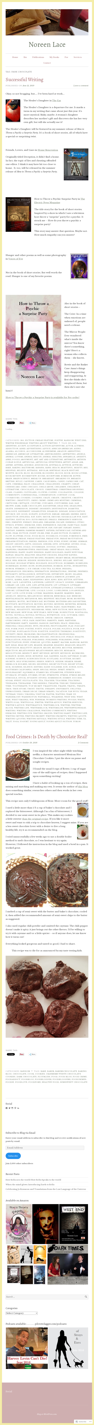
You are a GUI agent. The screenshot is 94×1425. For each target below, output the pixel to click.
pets (35, 626)
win (31, 700)
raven (84, 642)
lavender (38, 582)
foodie (63, 536)
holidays (41, 563)
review (55, 653)
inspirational (58, 571)
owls (25, 620)
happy (22, 552)
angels (81, 454)
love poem (26, 593)
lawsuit (50, 582)
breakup (76, 479)
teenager (11, 683)
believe (21, 470)
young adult (37, 722)
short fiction (58, 664)
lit (55, 585)
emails (53, 520)
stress (64, 675)
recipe (47, 648)
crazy (46, 498)
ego (28, 520)
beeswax (11, 470)
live (33, 591)
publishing (65, 640)
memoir (48, 596)
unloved (75, 689)
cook (71, 495)
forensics (75, 536)
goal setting (14, 547)
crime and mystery (58, 500)
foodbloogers (62, 1079)
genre (73, 541)
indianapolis (13, 571)
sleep (47, 667)
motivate (11, 604)
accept (22, 446)
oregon (58, 618)
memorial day (62, 596)
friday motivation (71, 539)
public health (75, 637)
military (60, 599)
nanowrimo (68, 607)
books (41, 476)
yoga (16, 722)
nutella (40, 615)
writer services (72, 702)
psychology (58, 637)
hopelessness (44, 566)
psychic (44, 637)
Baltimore (28, 468)
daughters (49, 506)
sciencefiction (36, 659)
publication (13, 640)
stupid (43, 678)
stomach (11, 675)
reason (38, 648)
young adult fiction (59, 722)
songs (72, 667)
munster (70, 604)
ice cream (34, 569)
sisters (38, 667)
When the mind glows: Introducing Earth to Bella (30, 1184)
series (40, 661)
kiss (60, 580)
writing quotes (16, 719)
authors (77, 465)
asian (75, 462)
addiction (12, 449)
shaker (69, 661)
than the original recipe (35, 819)
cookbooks (13, 498)
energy (27, 522)
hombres (69, 563)
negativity (23, 610)
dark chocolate (32, 506)
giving (75, 544)
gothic (61, 547)
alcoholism (33, 451)
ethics (10, 525)
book (67, 473)
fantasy (10, 530)
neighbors (37, 610)
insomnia (28, 571)
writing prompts (56, 716)
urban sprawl (46, 691)
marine (59, 593)
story (42, 675)
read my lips (25, 645)
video (20, 694)
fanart (68, 528)
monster (79, 599)
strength (53, 675)
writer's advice (15, 705)
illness (56, 569)
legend (69, 582)
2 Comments (83, 742)
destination (59, 509)
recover (67, 648)
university (62, 689)
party (24, 623)
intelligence (27, 574)
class (9, 492)
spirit (61, 670)
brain (9, 479)
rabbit (55, 642)
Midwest (49, 599)
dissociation (77, 511)
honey (23, 566)
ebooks (56, 517)
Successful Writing (24, 79)
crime (42, 500)
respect (27, 653)
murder (81, 604)
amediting (74, 451)
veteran (11, 694)
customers (61, 503)
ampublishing (53, 454)
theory (64, 683)
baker (50, 1071)
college (79, 492)
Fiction (30, 440)
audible (29, 465)
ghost (9, 544)
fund (57, 541)
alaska (10, 451)
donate (33, 514)
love (15, 593)
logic (49, 591)
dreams (65, 514)
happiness (12, 552)
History (78, 560)
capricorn (72, 481)
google (51, 547)
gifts (28, 544)
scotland (53, 659)
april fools (13, 460)
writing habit (62, 713)
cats (8, 484)
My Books (54, 57)
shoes (32, 664)
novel (9, 615)
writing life (79, 713)
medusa (21, 596)
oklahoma (12, 618)
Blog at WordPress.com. (47, 1414)
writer (39, 702)
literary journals (62, 588)
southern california (19, 670)
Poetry (59, 440)
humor (10, 569)
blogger (36, 473)
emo (8, 522)
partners (70, 620)
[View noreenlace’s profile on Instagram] (12, 1108)
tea (41, 681)
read (14, 645)
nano (57, 607)
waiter (50, 694)
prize (20, 634)
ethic (80, 522)
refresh (78, 648)
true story (19, 689)
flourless (44, 1077)
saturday (73, 656)
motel (21, 601)
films (40, 533)
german (82, 541)
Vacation (61, 691)
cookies (26, 498)
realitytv (26, 648)
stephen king (72, 672)
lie (17, 585)
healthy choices (46, 555)
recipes (56, 648)
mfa (40, 599)
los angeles (76, 591)
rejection (12, 651)
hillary (67, 560)
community (13, 495)
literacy (64, 585)
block (19, 473)
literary (75, 585)
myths (49, 607)
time (8, 686)
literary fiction (40, 588)
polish (56, 629)
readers (48, 645)
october (72, 615)
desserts (45, 509)
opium (49, 618)
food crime (80, 1077)
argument (27, 460)
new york (53, 612)
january (40, 577)
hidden (32, 560)
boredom (66, 476)
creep (34, 500)
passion (43, 623)
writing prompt (35, 716)
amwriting (69, 454)
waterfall (44, 697)
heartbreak (79, 558)
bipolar (43, 470)
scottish (65, 659)
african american (62, 449)
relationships (44, 651)
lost (8, 593)
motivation (25, 604)
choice (39, 489)
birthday (54, 470)
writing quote (77, 716)
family (24, 528)
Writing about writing (43, 443)
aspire (9, 465)
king (54, 580)
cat (81, 481)
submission (55, 678)
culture (36, 503)
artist (67, 462)
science (21, 659)
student (32, 678)
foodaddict (13, 1079)
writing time (74, 719)
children (60, 487)
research (69, 651)
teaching (74, 681)
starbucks (42, 672)
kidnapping (37, 580)
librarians (81, 582)
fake (16, 528)
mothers (49, 601)
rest (35, 653)
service (49, 661)
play (70, 626)
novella (19, 615)
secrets (10, 661)
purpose (35, 642)
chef (24, 487)
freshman (12, 539)
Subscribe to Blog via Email (20, 1133)
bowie (77, 476)
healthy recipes (34, 558)
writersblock (39, 708)
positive (43, 631)
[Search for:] (47, 1297)
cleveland (30, 492)
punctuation (14, 642)
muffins (59, 604)
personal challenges (19, 626)
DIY (18, 514)
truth (40, 689)
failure (62, 525)
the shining (39, 683)
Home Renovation (48, 150)
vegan (83, 691)
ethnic (19, 525)
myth (40, 607)
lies (22, 585)
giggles (37, 544)
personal (74, 623)
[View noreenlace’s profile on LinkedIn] (18, 1108)
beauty (78, 468)
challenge (38, 484)
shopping (42, 664)
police (47, 629)
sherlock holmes (16, 664)
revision (65, 653)
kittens (78, 580)
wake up (71, 694)
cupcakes (47, 503)
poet (21, 629)
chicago (33, 487)
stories (22, 675)
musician (19, 607)
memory (76, 596)
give (55, 544)
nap (79, 607)
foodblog (52, 536)
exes (39, 525)
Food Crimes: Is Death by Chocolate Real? (46, 736)
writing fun (24, 713)
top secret (35, 686)
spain (36, 670)
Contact (47, 63)
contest (62, 495)
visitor (40, 694)
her (14, 560)
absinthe (11, 446)
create (55, 498)
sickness (17, 667)
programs (33, 637)
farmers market (35, 530)
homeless (82, 563)
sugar (9, 681)
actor (69, 446)
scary (83, 656)
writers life (21, 708)
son (65, 667)
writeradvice (34, 705)
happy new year (74, 552)
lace (15, 582)
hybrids (20, 569)
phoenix (45, 626)
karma (18, 580)
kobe (8, 582)
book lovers (79, 473)
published (38, 640)
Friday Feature (44, 440)
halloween (72, 550)
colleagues (65, 492)
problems (30, 634)
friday (22, 539)
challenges (53, 484)
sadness (54, 656)
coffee (52, 492)
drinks (75, 514)
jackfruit (29, 577)
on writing (26, 618)
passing (33, 623)
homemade (12, 566)
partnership (13, 623)
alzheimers (49, 451)
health (19, 555)
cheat (75, 484)
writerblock (51, 705)
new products (77, 610)
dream (56, 514)
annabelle (69, 457)
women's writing (56, 700)
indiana (66, 569)
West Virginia (20, 700)
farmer (20, 530)
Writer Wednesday (17, 443)
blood (59, 473)
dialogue (11, 511)
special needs (48, 670)
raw (8, 645)
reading (59, 645)
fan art (58, 528)
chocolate (27, 489)
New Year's (40, 612)
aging (77, 449)
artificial (28, 462)
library (10, 585)
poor (76, 629)
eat (33, 517)
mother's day (35, 601)
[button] (26, 880)
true (9, 689)
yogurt (24, 722)
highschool (45, 560)
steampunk (56, 672)
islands (77, 574)
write (81, 700)
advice (46, 449)
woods (72, 700)
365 (22, 440)
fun (50, 541)
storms (32, 675)
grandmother (26, 550)
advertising (34, 449)
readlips (70, 645)
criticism (11, 503)
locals (41, 591)
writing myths (15, 716)
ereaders (49, 522)
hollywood (55, 563)
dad (71, 503)
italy (19, 577)
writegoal (27, 702)
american (11, 454)
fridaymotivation (17, 541)
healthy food (14, 558)
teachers (61, 681)
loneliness (61, 591)
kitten (68, 580)
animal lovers (14, 457)
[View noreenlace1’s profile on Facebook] (7, 1108)
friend (33, 541)
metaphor (31, 599)
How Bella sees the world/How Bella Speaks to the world (33, 1180)
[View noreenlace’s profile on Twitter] (10, 1108)
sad (46, 656)
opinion (39, 618)
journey (70, 577)
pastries (55, 623)
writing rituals (36, 719)
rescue (58, 651)
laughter (25, 582)
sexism (59, 661)
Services (78, 57)
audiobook (41, 465)
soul (80, 667)
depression (21, 509)
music (9, 607)
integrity (12, 574)
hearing (50, 558)
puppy (26, 642)
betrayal (32, 470)
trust (31, 689)
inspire (72, 571)
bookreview (29, 476)
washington (29, 697)
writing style (56, 719)
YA (84, 719)
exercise (30, 525)
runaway (38, 656)
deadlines (76, 506)
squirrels (29, 672)
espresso (71, 522)
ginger (47, 544)
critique (23, 503)
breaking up (63, 479)
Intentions (43, 574)
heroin (22, 560)
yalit (9, 722)
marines (69, 593)
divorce (11, 514)
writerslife (56, 708)
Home (15, 57)
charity (66, 484)
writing (11, 711)
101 (69, 443)
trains (62, 686)
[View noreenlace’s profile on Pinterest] (15, 1108)
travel (71, 686)
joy (78, 577)
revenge (45, 653)
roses (21, 656)
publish (26, 640)
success (77, 678)
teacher (49, 681)
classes (18, 492)
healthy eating (67, 555)
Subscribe (13, 1156)
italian (10, 577)
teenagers (24, 683)
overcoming (13, 620)
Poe (66, 57)
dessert (34, 509)
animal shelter (52, 457)
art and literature (51, 460)
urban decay (30, 691)
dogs (24, 514)
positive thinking (60, 631)
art (36, 460)
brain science (21, 479)
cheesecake (13, 487)
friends (42, 541)
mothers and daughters (71, 601)
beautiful (67, 468)
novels (30, 615)
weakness (57, 697)
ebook (46, 517)
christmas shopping (71, 489)
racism (65, 642)
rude (28, 656)
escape (60, 522)
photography (59, 626)
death (9, 509)
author (66, 465)
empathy (17, 522)
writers (65, 705)
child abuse (46, 487)
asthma (18, 465)
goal (83, 544)
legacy (60, 582)
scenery (10, 659)
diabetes (73, 509)
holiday (10, 563)
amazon (61, 451)
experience (49, 525)
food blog (38, 536)
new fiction (59, 610)
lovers (38, 593)
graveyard (42, 550)
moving (48, 604)
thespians (76, 683)
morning (11, 601)
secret (76, 659)
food (27, 536)
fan (50, 528)
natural (11, 610)
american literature (31, 454)
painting (40, 620)
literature (22, 591)
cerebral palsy (21, 484)
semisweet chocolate (74, 1082)
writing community (53, 711)
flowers (18, 536)
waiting (60, 694)
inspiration (42, 571)
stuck (22, 678)
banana (40, 468)
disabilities (38, 511)
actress (79, 446)
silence (28, 667)
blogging (48, 473)
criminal (76, 500)
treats (81, 686)
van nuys (73, 691)
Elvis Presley (40, 520)
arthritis (70, 460)
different (24, 511)
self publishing (26, 661)
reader (38, 645)
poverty (11, 634)
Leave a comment (80, 85)
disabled (52, 511)
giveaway (64, 544)
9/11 (74, 443)
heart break (63, 558)
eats (39, 517)
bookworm (53, 476)
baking (16, 468)
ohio (81, 615)
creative (66, 498)
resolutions (13, 653)
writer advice (53, 702)
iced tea (46, 569)
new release (13, 612)
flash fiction (59, 533)
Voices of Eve (15, 259)
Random (69, 440)
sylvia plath (30, 681)
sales (63, 656)
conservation (47, 495)
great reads (57, 550)
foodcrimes (79, 1079)
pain (31, 620)
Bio (25, 57)
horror (58, 566)
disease (63, 511)
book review (13, 476)
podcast (80, 626)
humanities (80, 566)
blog (27, 473)
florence (75, 533)
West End (80, 440)
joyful (9, 580)
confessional (29, 495)
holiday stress (26, 563)
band (48, 468)
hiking (58, 560)
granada (72, 547)
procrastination (47, 634)
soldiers (56, 667)
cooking (37, 498)
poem (14, 629)
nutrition (53, 615)
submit (67, 678)
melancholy (35, 596)
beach (56, 468)
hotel (68, 566)
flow (9, 536)
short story (75, 664)
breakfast (48, 479)
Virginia (30, 694)
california (50, 481)
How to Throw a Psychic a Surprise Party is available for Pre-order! (42, 397)
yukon (77, 722)
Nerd (48, 610)
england (38, 522)
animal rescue (33, 457)
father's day (63, 530)
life (28, 585)
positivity (79, 631)
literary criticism (17, 588)
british (10, 481)
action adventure (53, 446)
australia (55, 465)
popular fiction (27, 631)
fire (47, 533)
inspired (83, 571)
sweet (17, 681)
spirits (70, 670)
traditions (50, 686)
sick (8, 667)
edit (85, 517)
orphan (68, 618)
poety (38, 629)
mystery (31, 607)
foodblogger (43, 1079)
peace (64, 623)
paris (61, 620)
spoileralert (14, 672)
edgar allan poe (71, 517)
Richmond (78, 653)
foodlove (21, 1082)
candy (61, 481)
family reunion (38, 528)
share (77, 661)
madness (48, 593)
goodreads (38, 547)
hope (32, 566)
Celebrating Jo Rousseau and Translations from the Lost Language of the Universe (46, 1189)
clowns (42, 492)
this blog (83, 786)
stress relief (77, 675)
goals (26, 547)
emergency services (70, 520)
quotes (46, 642)
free (85, 536)
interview (58, 574)
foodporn (35, 1082)
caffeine (29, 481)
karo (26, 580)
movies (38, 604)
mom (70, 599)
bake (8, 468)
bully (19, 481)
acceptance (34, 446)
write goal (13, 702)
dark (18, 506)
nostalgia (81, 612)
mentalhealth (15, 599)
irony (68, 574)
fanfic (77, 528)
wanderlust (13, 697)
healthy (30, 555)
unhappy (50, 689)
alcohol (20, 451)
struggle (11, 678)
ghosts (19, 544)
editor (20, 520)
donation (45, 514)
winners (40, 700)
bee (86, 468)
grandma (11, 550)
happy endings (35, 552)
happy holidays (54, 552)
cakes (38, 481)
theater (53, 683)
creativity (23, 500)
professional (67, 634)
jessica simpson (55, 577)
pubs (76, 640)
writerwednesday (75, 708)
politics (67, 629)
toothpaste (20, 686)
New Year (27, 612)
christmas (51, 489)
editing (10, 520)
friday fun (52, 539)
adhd (22, 449)
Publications (38, 57)
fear (15, 533)
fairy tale (74, 525)
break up (36, 479)
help (8, 560)
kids (47, 580)
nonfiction (67, 612)
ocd (63, 615)
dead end (63, 506)
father (50, 530)
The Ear (56, 100)
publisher (52, 640)
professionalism (16, 637)
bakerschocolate (66, 1071)
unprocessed (13, 691)
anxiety (81, 457)
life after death (42, 585)
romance (11, 656)
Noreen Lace (47, 44)
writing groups (43, 713)
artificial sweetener (49, 462)
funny (64, 541)
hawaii (10, 555)
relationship (27, 651)
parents (52, 620)
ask (81, 462)
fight (32, 533)
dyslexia (24, 517)
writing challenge (28, 711)
